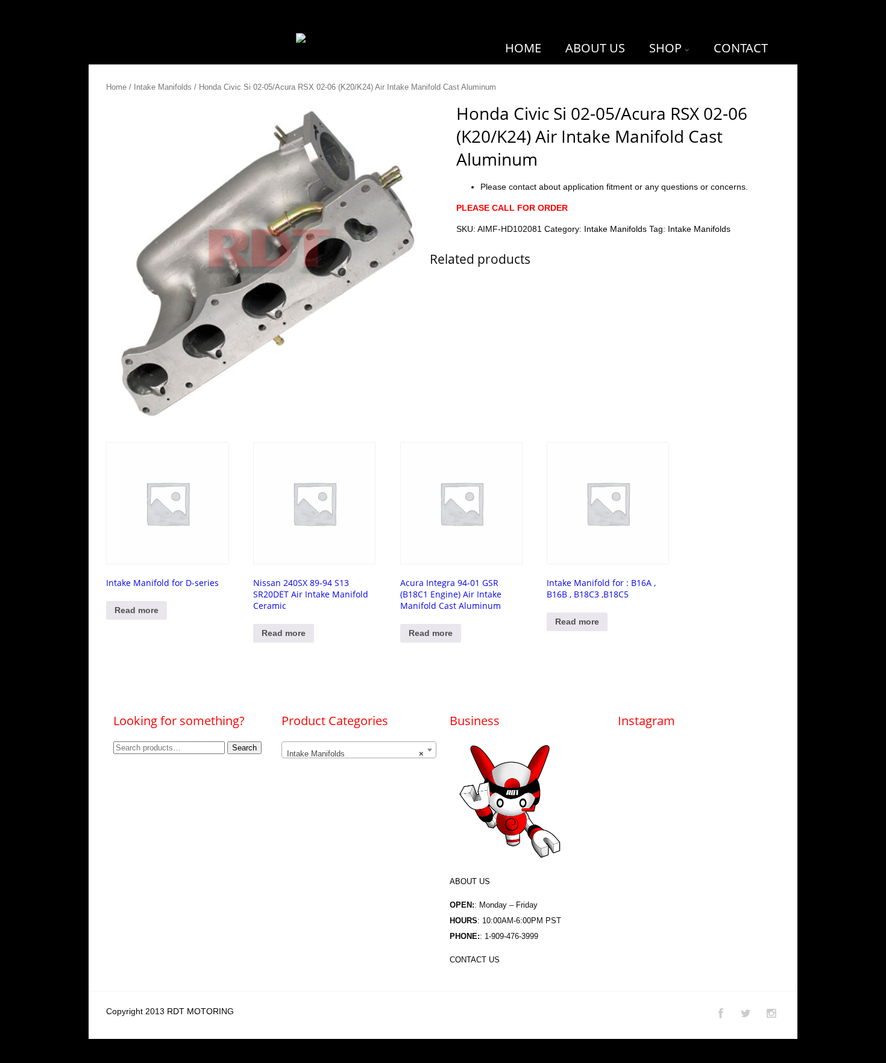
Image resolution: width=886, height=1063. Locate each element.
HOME (523, 48)
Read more (137, 610)
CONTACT (741, 48)
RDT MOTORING (200, 1011)
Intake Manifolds (163, 87)
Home (116, 87)
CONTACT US (475, 959)
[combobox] (358, 749)
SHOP (665, 48)
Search (244, 747)
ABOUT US (595, 48)
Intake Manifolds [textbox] (355, 753)
